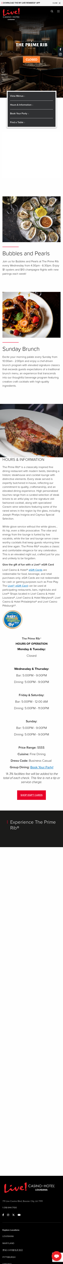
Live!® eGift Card (18, 585)
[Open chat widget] (56, 1256)
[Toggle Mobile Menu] (58, 11)
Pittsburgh (8, 1257)
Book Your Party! (41, 767)
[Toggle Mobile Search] (52, 11)
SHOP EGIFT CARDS (31, 795)
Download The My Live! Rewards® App (21, 3)
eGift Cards (35, 570)
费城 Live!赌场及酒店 (12, 1250)
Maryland (8, 1243)
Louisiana (8, 1236)
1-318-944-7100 (9, 1207)
